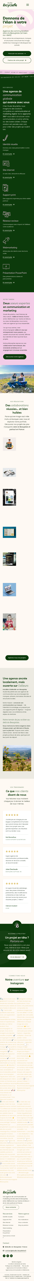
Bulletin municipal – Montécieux (9, 469)
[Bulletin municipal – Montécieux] (9, 472)
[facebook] (4, 1256)
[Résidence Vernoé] (9, 589)
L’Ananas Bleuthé (9, 530)
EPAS (9, 555)
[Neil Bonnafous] (9, 497)
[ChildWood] (9, 622)
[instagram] (7, 1256)
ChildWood (9, 620)
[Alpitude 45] (9, 444)
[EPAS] (9, 559)
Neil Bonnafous (9, 495)
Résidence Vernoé (9, 587)
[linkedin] (11, 1256)
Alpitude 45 (9, 440)
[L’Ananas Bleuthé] (9, 532)
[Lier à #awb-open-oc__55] (27, 5)
